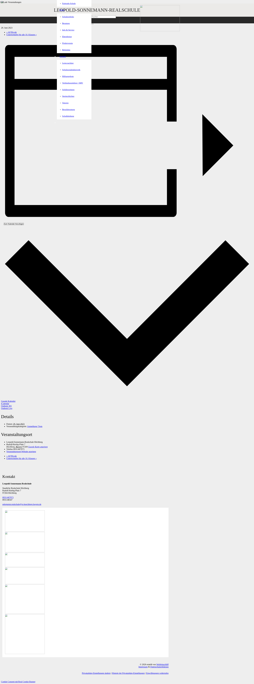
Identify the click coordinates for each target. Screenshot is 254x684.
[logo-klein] (160, 30)
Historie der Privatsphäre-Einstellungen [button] (128, 673)
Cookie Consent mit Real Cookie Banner (18, 682)
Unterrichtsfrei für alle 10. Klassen (21, 35)
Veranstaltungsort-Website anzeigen (21, 451)
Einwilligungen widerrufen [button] (157, 673)
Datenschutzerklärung (159, 667)
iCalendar (5, 403)
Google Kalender (8, 401)
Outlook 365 (6, 406)
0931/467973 (7, 497)
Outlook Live (6, 408)
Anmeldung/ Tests (34, 426)
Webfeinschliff (162, 664)
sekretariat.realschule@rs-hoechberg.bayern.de (21, 504)
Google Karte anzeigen (38, 447)
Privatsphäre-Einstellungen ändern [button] (96, 673)
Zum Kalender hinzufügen (14, 224)
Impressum (143, 667)
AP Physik (11, 32)
